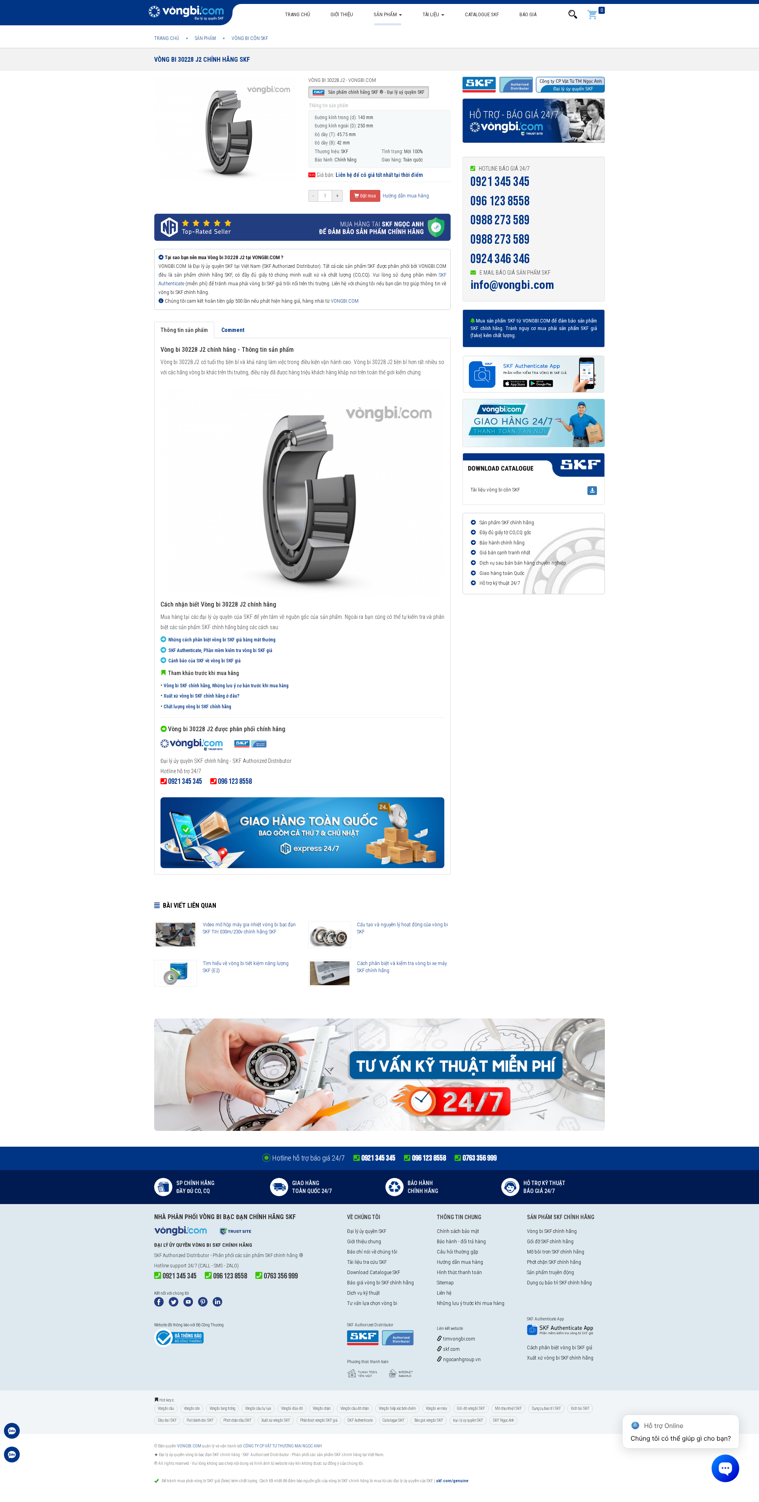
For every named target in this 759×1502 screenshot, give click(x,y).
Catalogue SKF (482, 14)
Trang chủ (297, 14)
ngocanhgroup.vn (461, 1359)
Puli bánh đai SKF (200, 1420)
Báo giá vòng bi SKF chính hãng (380, 1283)
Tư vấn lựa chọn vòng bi (372, 1303)
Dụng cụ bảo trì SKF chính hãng (559, 1283)
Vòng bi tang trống (222, 1408)
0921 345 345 (500, 182)
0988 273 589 (500, 220)
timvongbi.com (458, 1339)
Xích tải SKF (580, 1408)
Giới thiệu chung (364, 1241)
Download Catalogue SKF (373, 1272)
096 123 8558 (500, 201)
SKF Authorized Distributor (181, 1255)
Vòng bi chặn (321, 1408)
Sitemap (445, 1283)
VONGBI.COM (345, 301)
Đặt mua (367, 196)
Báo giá (527, 14)
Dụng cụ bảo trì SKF (546, 1408)
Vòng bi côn (192, 1408)
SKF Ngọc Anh (503, 1420)
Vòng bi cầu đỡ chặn (354, 1408)
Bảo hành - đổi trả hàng (461, 1241)
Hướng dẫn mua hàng (405, 196)
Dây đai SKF (167, 1420)
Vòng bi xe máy (436, 1408)
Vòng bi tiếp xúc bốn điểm (397, 1408)
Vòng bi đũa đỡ (292, 1408)
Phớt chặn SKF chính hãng (554, 1262)
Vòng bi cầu (166, 1408)
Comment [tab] (232, 330)
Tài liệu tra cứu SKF (367, 1262)
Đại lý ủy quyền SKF (366, 1231)
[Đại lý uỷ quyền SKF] (213, 746)
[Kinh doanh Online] (12, 1435)
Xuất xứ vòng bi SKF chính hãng (560, 1358)
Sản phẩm (386, 14)
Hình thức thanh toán (459, 1272)
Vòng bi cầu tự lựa (258, 1408)
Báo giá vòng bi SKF (428, 1420)
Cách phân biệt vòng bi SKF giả (559, 1347)
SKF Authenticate (360, 1420)
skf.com (451, 1349)
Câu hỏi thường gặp (457, 1252)
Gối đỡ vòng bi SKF (471, 1408)
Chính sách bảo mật (458, 1231)
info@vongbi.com (512, 285)
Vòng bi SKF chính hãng (552, 1231)
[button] (572, 14)
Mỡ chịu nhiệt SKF (508, 1408)
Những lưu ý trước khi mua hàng (470, 1303)
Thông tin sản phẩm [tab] (184, 330)
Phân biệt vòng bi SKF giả (319, 1420)
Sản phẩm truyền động (550, 1272)
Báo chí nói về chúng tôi (372, 1252)
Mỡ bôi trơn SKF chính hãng (555, 1252)
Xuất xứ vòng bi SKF (275, 1420)
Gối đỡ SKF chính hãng (550, 1241)
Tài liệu (431, 14)
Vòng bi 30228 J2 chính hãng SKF (202, 59)
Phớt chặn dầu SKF (237, 1420)
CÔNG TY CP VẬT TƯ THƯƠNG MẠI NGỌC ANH (282, 1446)
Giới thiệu (341, 14)
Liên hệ (444, 1293)
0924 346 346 (500, 259)
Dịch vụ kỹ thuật (363, 1293)
